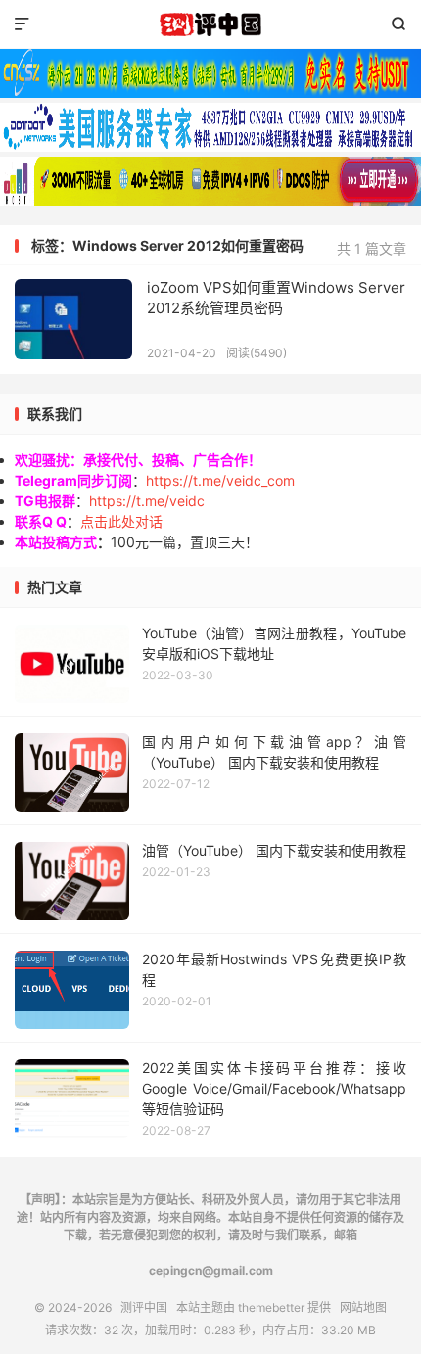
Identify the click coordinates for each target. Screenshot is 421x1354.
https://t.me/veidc (147, 500)
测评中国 (210, 24)
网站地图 (363, 1307)
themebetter (271, 1307)
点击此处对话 (121, 521)
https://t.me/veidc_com (220, 480)
